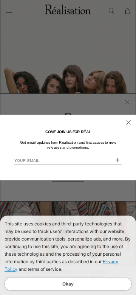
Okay (68, 284)
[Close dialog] (128, 122)
